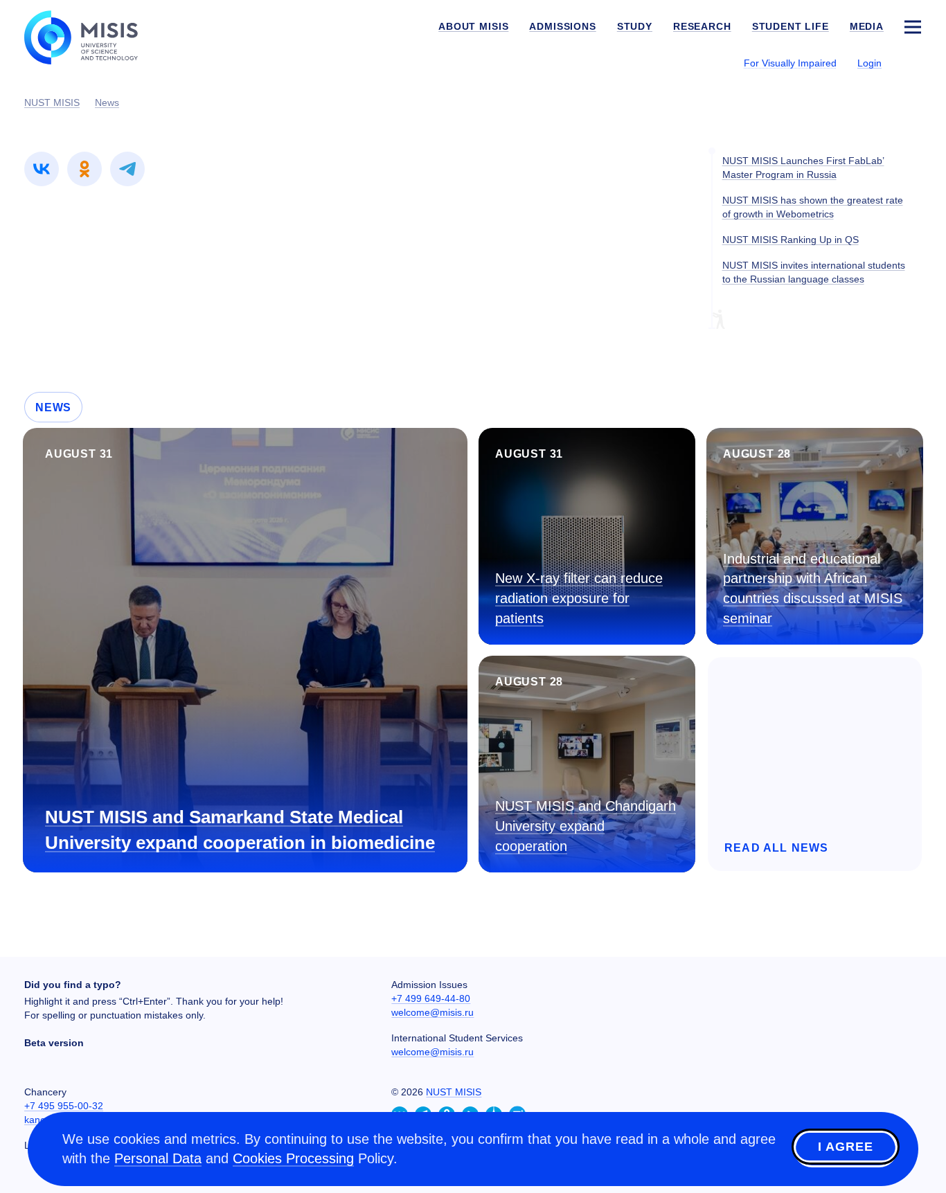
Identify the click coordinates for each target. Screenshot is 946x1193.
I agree (845, 1147)
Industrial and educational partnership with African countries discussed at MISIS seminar (812, 588)
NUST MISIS (453, 1091)
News (53, 407)
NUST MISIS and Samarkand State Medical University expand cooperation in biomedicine (240, 830)
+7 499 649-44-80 (430, 998)
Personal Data (158, 1158)
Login (869, 63)
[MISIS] (91, 36)
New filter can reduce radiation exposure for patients (579, 598)
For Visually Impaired (790, 63)
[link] (41, 169)
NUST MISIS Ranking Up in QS (790, 239)
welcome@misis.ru (432, 1012)
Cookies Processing (293, 1158)
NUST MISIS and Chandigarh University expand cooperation (585, 825)
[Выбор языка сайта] (912, 62)
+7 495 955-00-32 (63, 1105)
